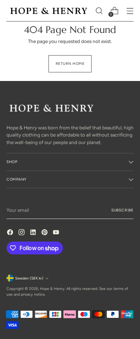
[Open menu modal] (129, 11)
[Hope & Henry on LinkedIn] (33, 233)
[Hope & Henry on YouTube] (56, 233)
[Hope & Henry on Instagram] (22, 233)
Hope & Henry (52, 288)
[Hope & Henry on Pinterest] (45, 233)
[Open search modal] (99, 11)
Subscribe (122, 210)
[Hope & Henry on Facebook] (10, 233)
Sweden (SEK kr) (29, 278)
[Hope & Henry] (48, 11)
